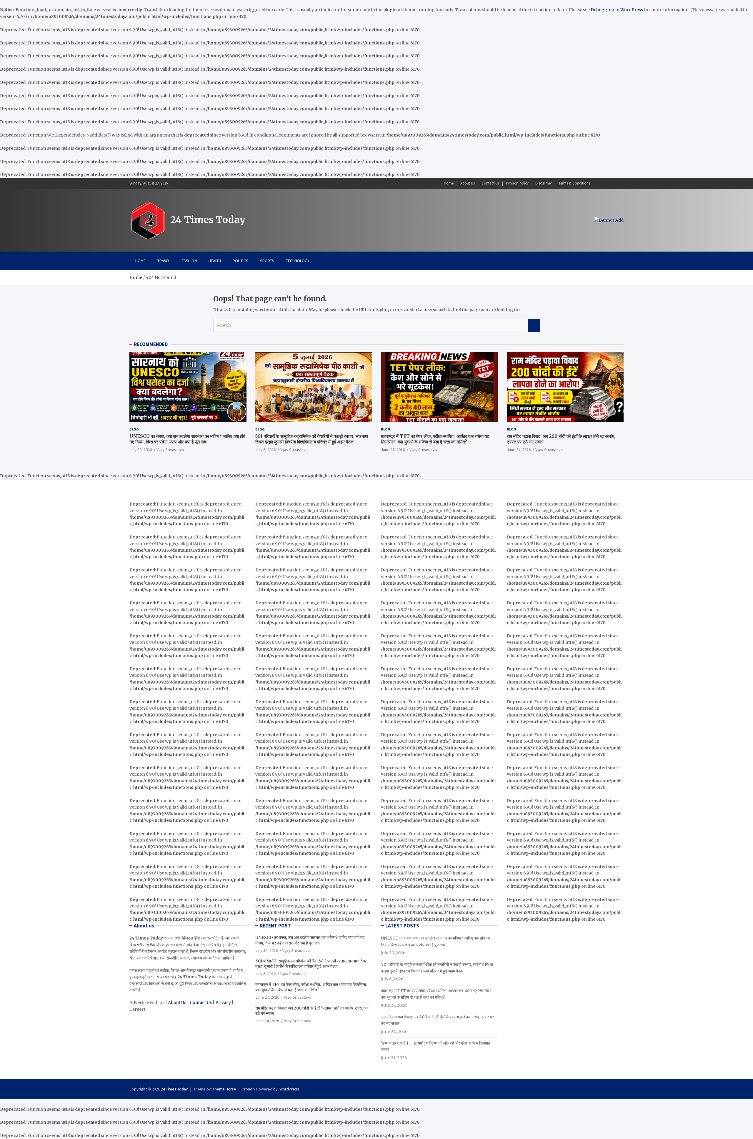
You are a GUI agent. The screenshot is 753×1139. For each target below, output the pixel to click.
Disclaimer (543, 183)
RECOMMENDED (151, 344)
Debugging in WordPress (617, 9)
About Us (467, 183)
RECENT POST (275, 925)
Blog (134, 429)
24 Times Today (207, 220)
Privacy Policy (517, 183)
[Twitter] (612, 183)
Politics (240, 260)
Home (449, 183)
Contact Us (490, 183)
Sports (267, 260)
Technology (297, 260)
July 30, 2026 (140, 449)
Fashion (189, 260)
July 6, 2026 (265, 449)
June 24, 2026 (519, 449)
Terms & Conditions (574, 183)
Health (215, 260)
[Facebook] (597, 183)
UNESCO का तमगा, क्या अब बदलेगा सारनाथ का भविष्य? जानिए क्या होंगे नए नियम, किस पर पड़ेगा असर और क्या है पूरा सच (187, 439)
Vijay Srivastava (170, 449)
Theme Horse (224, 1089)
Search (534, 325)
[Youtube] (620, 183)
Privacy (223, 1002)
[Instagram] (604, 183)
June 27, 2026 (393, 449)
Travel (163, 260)
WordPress (289, 1089)
